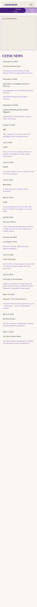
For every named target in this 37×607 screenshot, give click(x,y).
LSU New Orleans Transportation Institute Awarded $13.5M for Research (18, 324)
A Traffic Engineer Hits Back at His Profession (15, 190)
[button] (31, 4)
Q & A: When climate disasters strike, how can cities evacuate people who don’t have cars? (18, 266)
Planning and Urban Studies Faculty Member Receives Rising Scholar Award (17, 72)
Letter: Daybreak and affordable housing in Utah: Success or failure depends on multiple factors (18, 228)
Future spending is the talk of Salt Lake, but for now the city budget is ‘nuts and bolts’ (17, 209)
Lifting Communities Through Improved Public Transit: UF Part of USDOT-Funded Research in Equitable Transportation (18, 286)
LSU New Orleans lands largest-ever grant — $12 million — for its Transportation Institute (18, 305)
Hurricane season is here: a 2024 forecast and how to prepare (18, 172)
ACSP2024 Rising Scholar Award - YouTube (15, 97)
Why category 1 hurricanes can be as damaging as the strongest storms (16, 135)
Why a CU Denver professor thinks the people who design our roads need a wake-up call (17, 153)
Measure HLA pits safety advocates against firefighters (16, 247)
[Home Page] (11, 5)
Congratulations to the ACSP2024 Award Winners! (18, 91)
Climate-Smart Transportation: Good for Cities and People (17, 117)
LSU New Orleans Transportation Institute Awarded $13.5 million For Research (18, 342)
